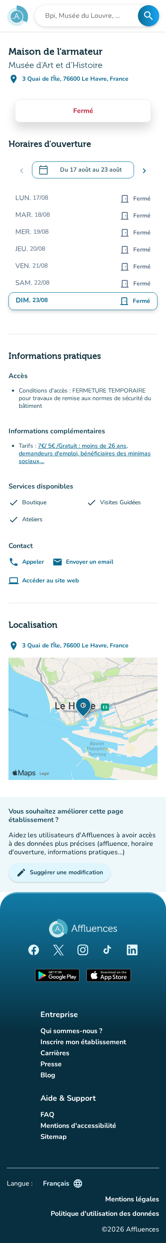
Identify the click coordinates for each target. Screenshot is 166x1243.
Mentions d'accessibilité (78, 1126)
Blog (47, 1075)
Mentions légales (132, 1199)
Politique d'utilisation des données (105, 1214)
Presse (51, 1064)
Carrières (54, 1053)
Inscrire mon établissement (83, 1042)
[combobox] (89, 16)
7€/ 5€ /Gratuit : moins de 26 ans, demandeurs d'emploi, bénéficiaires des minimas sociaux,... (85, 453)
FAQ (47, 1115)
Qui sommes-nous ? (71, 1031)
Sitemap (53, 1137)
